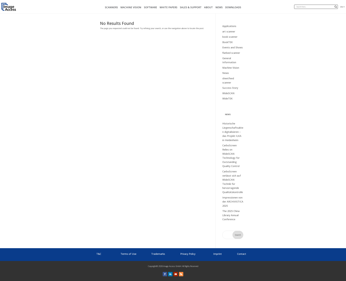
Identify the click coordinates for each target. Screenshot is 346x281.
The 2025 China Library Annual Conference (230, 215)
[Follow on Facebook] (165, 274)
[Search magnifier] (336, 7)
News (225, 73)
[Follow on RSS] (181, 274)
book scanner (229, 36)
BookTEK (227, 42)
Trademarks (158, 253)
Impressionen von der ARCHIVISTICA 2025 (232, 201)
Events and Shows (232, 47)
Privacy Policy (187, 253)
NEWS (219, 7)
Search (238, 235)
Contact (241, 253)
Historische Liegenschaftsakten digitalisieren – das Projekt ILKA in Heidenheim (232, 132)
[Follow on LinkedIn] (170, 274)
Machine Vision (230, 67)
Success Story (230, 87)
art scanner (228, 31)
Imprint (217, 253)
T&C (98, 253)
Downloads (233, 7)
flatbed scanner (231, 52)
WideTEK (227, 98)
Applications (229, 26)
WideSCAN (228, 93)
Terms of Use (128, 253)
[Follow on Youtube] (176, 274)
